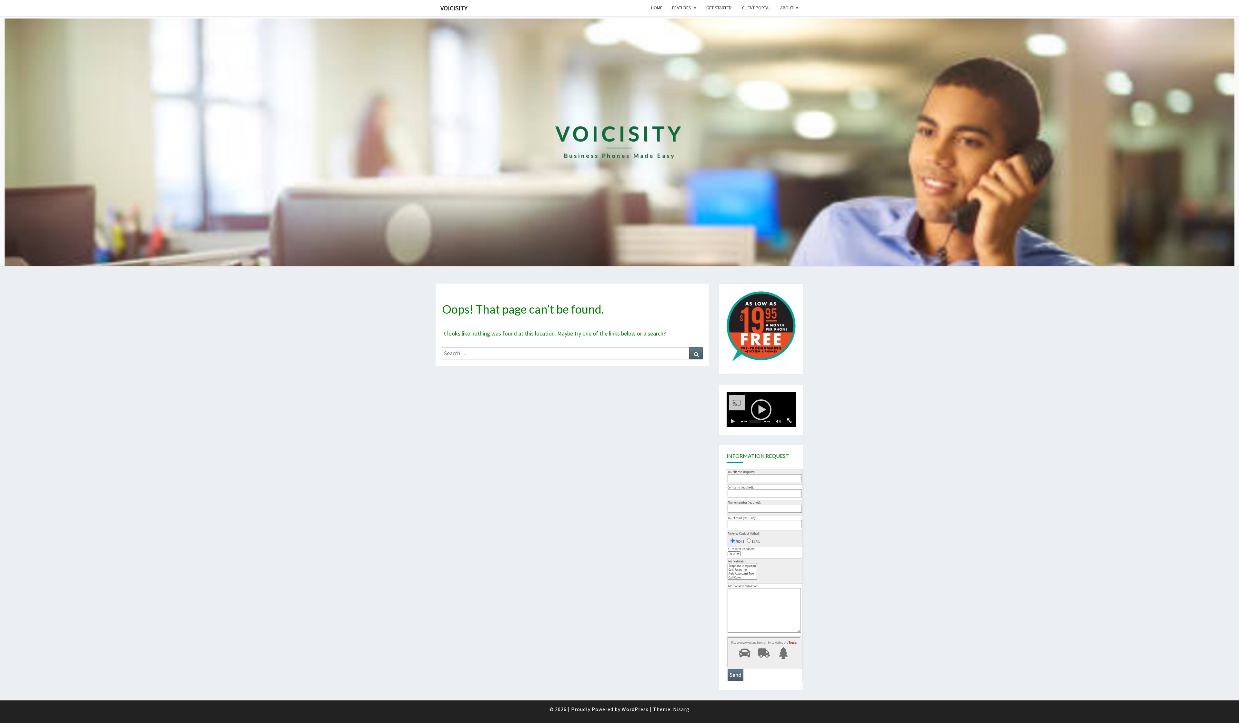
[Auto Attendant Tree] (742, 574)
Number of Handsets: (741, 549)
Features (681, 8)
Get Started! (719, 8)
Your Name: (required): (742, 472)
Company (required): (741, 487)
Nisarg (681, 709)
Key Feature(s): (737, 561)
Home (656, 8)
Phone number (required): (744, 502)
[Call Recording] (742, 570)
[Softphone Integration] (742, 566)
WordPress (635, 709)
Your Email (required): (742, 518)
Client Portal (756, 8)
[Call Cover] (742, 577)
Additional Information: (743, 586)
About (786, 8)
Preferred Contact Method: (744, 533)
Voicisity (454, 8)
